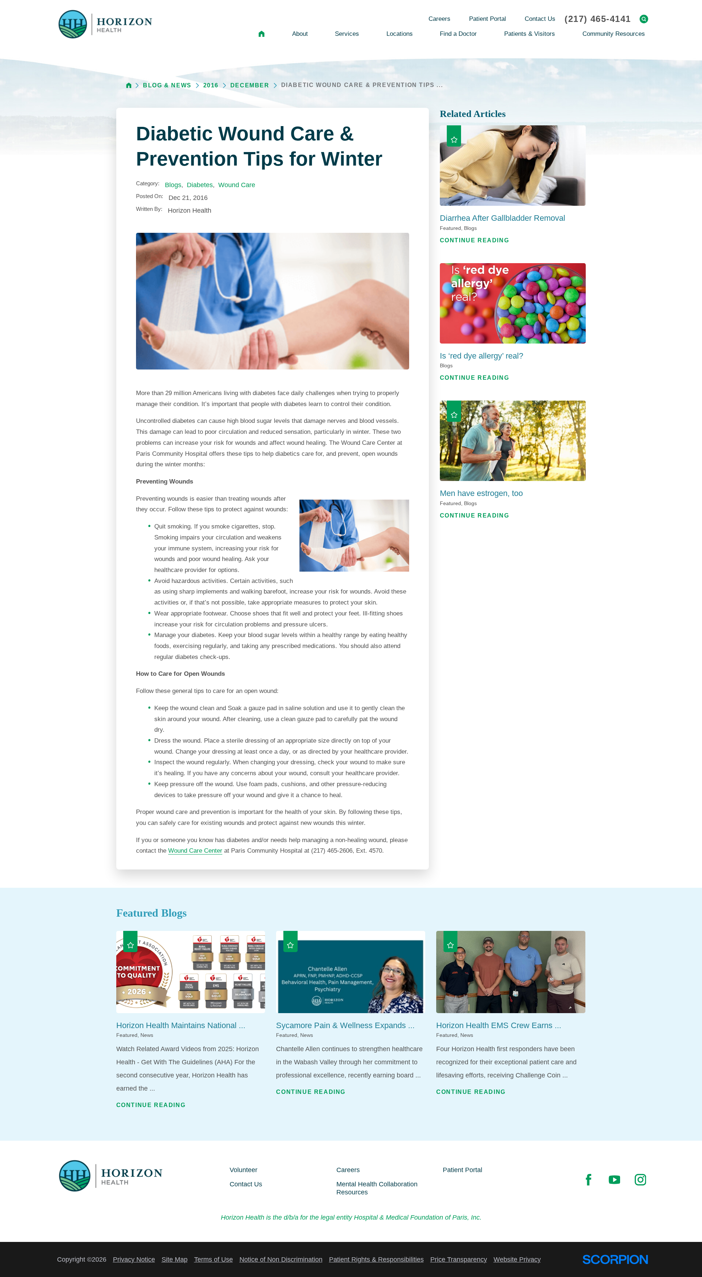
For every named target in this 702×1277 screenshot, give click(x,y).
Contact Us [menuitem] (540, 18)
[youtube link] (614, 1180)
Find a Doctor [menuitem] (458, 33)
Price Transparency (458, 1259)
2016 (211, 85)
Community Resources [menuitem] (613, 33)
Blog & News (167, 85)
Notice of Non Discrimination (280, 1259)
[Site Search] (643, 19)
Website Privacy (517, 1259)
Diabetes (200, 185)
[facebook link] (588, 1180)
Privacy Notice (134, 1259)
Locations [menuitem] (399, 33)
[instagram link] (640, 1180)
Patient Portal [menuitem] (487, 18)
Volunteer (243, 1170)
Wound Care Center (195, 850)
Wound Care (236, 185)
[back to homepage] (129, 85)
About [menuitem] (300, 33)
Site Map (175, 1259)
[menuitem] (262, 34)
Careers (348, 1170)
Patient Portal (462, 1170)
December (249, 85)
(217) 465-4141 (598, 19)
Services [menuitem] (347, 33)
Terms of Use (213, 1259)
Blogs (173, 185)
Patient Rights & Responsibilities (376, 1259)
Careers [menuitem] (439, 18)
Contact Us (246, 1184)
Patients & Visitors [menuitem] (529, 33)
